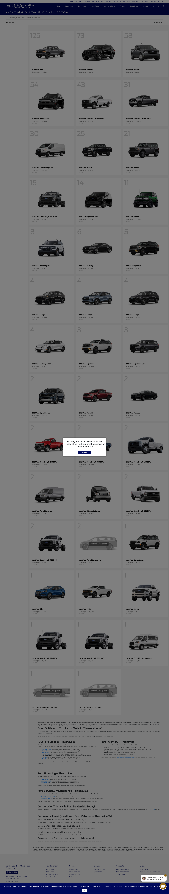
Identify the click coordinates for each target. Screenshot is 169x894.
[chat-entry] (163, 886)
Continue (84, 452)
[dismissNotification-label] (165, 875)
